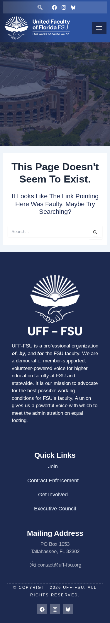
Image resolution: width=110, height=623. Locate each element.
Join (53, 466)
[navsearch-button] (40, 6)
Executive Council (55, 509)
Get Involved (53, 495)
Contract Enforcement (53, 480)
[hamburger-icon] (99, 28)
